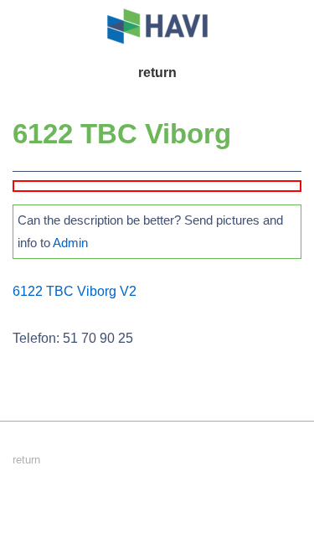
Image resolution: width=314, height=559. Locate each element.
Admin (70, 243)
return (157, 72)
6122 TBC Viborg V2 (74, 291)
